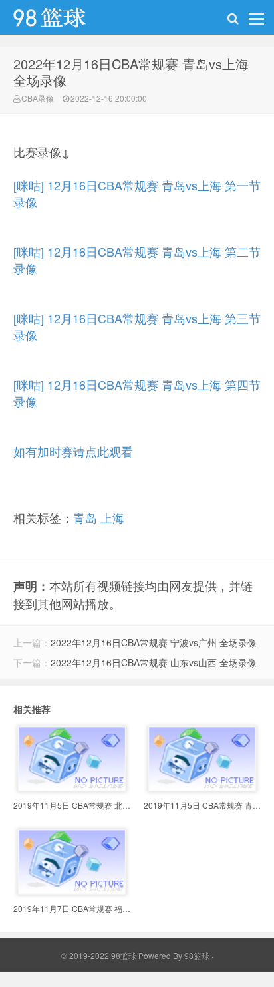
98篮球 (196, 955)
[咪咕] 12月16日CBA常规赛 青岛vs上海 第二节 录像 (137, 260)
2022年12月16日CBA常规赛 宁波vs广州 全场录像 (154, 642)
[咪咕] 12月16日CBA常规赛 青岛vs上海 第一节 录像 (137, 193)
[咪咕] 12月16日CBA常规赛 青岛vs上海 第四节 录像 (137, 393)
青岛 (85, 517)
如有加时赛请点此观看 (73, 451)
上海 (112, 517)
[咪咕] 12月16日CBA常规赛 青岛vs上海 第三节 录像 (137, 326)
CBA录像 (37, 98)
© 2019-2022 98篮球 (98, 955)
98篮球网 (66, 21)
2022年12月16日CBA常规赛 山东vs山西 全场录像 (154, 662)
